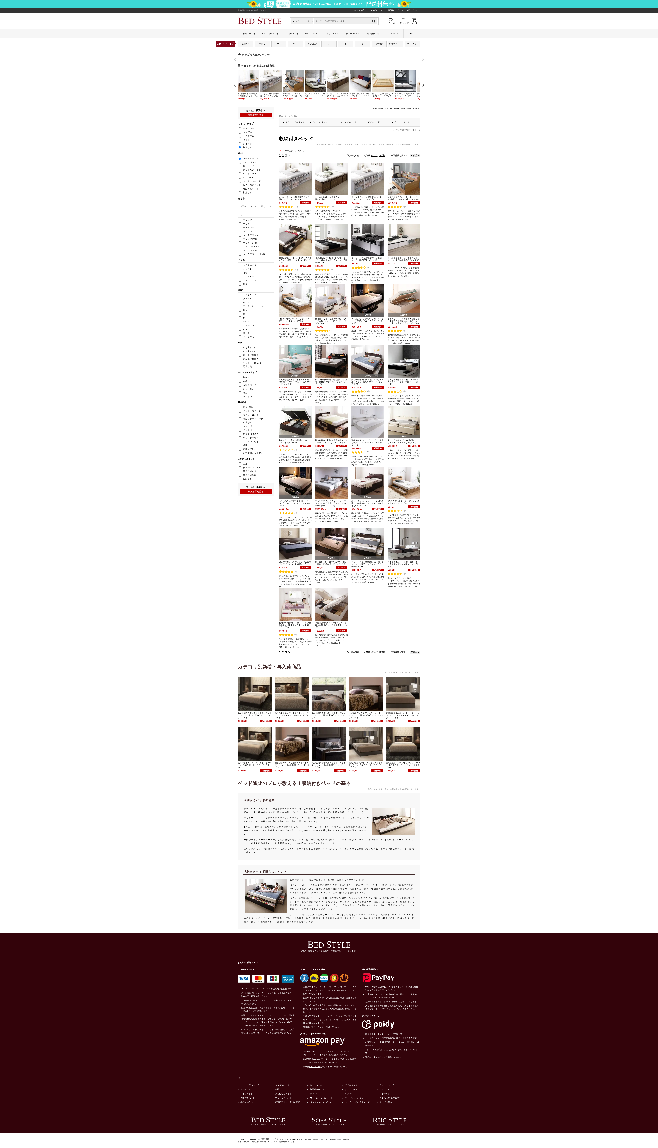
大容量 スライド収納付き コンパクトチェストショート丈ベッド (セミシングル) (330, 321)
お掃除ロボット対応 (253, 453)
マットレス (393, 34)
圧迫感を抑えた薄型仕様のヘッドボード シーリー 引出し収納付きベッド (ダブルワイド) (366, 715)
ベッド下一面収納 (252, 363)
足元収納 (247, 366)
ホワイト (247, 223)
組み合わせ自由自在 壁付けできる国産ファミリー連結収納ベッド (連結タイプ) (367, 381)
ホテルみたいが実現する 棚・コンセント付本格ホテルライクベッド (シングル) (295, 503)
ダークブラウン (251, 235)
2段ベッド (349, 1094)
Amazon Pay (315, 1066)
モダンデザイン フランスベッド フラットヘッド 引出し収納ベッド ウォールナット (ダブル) (330, 503)
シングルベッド (292, 34)
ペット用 (247, 430)
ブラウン (247, 231)
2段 (345, 44)
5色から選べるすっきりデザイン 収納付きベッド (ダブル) (403, 502)
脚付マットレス (396, 44)
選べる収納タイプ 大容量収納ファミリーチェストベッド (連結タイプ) (404, 441)
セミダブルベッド (312, 34)
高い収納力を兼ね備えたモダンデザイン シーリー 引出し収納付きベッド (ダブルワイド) (255, 715)
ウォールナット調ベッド (321, 1098)
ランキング (404, 23)
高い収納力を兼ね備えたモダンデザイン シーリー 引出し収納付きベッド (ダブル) (329, 715)
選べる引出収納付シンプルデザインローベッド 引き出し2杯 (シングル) (403, 259)
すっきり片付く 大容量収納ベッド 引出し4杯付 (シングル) (330, 198)
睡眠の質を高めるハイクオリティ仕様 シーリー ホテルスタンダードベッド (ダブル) (365, 765)
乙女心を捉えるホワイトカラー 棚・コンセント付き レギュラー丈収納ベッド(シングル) (295, 381)
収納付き (245, 44)
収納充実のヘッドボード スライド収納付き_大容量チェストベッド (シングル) (295, 260)
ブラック (247, 220)
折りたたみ (312, 44)
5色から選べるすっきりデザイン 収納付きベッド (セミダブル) (294, 320)
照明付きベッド (247, 1098)
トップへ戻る (386, 1102)
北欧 (245, 272)
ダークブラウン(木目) (254, 254)
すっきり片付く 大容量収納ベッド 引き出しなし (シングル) (294, 198)
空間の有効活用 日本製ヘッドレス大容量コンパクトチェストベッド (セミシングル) (295, 625)
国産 (245, 464)
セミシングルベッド (270, 34)
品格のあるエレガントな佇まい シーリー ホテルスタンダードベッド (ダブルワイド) (292, 715)
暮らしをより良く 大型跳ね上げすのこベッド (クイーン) (295, 441)
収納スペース (250, 385)
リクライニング (251, 415)
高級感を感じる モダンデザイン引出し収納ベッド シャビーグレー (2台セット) (367, 442)
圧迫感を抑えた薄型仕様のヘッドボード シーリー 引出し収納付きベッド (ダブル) (292, 765)
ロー (279, 44)
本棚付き (247, 381)
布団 (412, 34)
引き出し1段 (249, 347)
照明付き (379, 44)
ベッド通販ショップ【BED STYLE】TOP (389, 108)
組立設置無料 (250, 475)
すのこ (262, 44)
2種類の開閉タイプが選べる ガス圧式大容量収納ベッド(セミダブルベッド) (331, 625)
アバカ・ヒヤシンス (253, 306)
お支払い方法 (376, 10)
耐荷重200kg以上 (252, 434)
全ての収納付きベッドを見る (408, 130)
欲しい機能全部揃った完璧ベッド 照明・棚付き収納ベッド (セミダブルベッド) (331, 381)
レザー (362, 44)
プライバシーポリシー (355, 1098)
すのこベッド (351, 1089)
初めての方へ (360, 10)
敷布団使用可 (250, 449)
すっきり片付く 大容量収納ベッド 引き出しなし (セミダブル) (366, 198)
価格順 (374, 155)
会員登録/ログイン (394, 10)
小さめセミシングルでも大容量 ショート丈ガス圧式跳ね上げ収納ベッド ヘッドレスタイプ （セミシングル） (404, 321)
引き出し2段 (249, 351)
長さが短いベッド (248, 34)
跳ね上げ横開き (251, 359)
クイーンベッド (352, 34)
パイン (246, 329)
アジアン (247, 269)
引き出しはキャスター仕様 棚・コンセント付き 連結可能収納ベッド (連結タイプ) (331, 260)
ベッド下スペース (252, 411)
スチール (247, 298)
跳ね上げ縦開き (251, 355)
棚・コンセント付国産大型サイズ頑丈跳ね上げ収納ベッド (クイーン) (331, 563)
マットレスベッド (283, 1098)
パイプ (295, 44)
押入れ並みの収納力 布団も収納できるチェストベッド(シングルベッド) (331, 441)
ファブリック (250, 295)
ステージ (247, 426)
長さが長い (248, 407)
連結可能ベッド (373, 34)
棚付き (246, 377)
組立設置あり (250, 471)
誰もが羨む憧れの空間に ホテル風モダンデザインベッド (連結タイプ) (295, 563)
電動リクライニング (253, 419)
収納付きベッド (317, 1089)
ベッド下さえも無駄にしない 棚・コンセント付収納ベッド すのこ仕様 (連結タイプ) (367, 564)
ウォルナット (412, 44)
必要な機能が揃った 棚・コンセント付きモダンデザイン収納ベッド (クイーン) (404, 564)
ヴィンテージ (250, 280)
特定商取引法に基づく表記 (287, 1102)
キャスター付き (251, 438)
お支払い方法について (390, 1098)
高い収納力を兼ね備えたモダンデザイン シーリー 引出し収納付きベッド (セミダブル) (329, 765)
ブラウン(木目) (250, 250)
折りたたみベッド (283, 1094)
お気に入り (391, 23)
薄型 (245, 393)
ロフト (329, 44)
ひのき (246, 321)
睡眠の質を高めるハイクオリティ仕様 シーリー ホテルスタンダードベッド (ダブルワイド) (403, 715)
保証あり (247, 479)
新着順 (382, 155)
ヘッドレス (248, 396)
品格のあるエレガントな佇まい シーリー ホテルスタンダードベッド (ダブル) (255, 765)
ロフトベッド (316, 1094)
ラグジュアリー (251, 265)
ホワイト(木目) (250, 242)
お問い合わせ (412, 10)
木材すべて (248, 337)
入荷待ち (367, 315)
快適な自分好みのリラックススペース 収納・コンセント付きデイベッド (404, 198)
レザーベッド (386, 1094)
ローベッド (385, 1089)
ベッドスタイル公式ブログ (357, 1102)
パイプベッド (246, 1094)
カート (415, 23)
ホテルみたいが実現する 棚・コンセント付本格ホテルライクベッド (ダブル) (367, 321)
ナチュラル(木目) (251, 246)
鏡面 (245, 310)
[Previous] (235, 85)
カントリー (248, 276)
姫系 (245, 284)
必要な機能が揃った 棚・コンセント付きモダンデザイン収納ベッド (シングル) (404, 381)
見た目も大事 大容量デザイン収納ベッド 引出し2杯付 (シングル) (367, 259)
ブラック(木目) (250, 239)
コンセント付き (251, 441)
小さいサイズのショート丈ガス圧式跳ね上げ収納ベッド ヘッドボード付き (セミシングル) (367, 503)
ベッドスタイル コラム (320, 1102)
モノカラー (248, 227)
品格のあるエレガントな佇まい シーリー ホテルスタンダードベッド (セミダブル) (403, 765)
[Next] (422, 85)
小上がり (247, 422)
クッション (248, 389)
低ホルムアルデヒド (253, 467)
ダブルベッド (332, 34)
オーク (246, 333)
